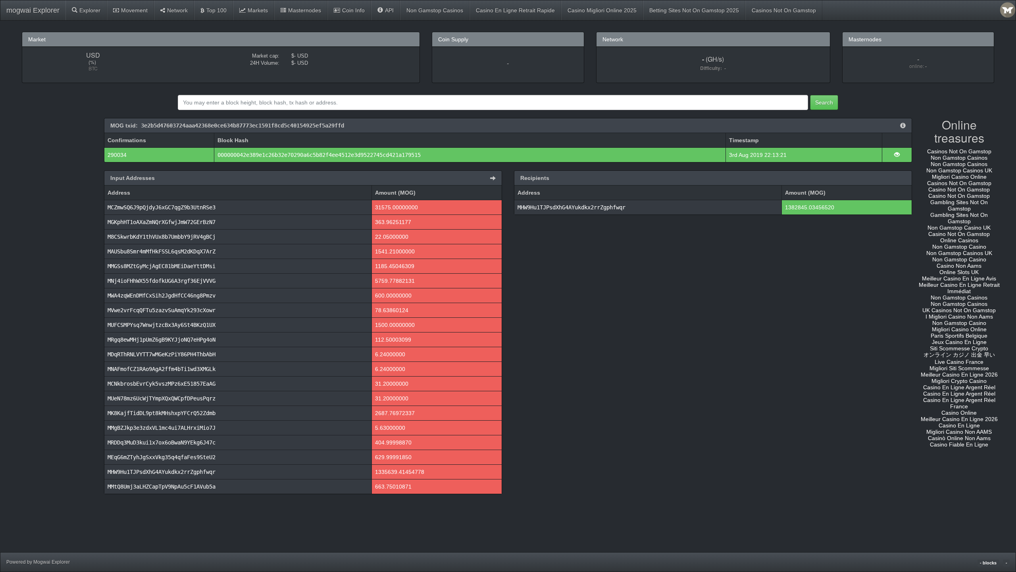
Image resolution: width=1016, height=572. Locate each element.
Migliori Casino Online (959, 177)
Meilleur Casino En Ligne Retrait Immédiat (959, 288)
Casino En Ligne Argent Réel (959, 387)
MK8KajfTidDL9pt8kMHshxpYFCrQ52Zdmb (162, 413)
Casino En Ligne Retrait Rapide (515, 10)
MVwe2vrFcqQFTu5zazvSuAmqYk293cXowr (162, 310)
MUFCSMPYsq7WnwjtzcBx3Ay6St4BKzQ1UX (162, 325)
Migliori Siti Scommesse (959, 368)
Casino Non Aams (959, 266)
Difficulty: (712, 68)
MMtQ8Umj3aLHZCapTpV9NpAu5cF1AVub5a (162, 486)
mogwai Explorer (33, 10)
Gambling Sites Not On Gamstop (959, 205)
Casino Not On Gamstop (959, 189)
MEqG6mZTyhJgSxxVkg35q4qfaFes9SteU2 (162, 457)
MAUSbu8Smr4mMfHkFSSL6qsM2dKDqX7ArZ (162, 251)
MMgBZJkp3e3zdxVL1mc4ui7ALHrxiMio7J (162, 428)
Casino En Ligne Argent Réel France (959, 403)
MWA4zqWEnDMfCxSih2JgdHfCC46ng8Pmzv (162, 295)
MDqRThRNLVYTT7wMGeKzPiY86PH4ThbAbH (162, 354)
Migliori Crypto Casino (959, 381)
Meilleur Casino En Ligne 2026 (959, 374)
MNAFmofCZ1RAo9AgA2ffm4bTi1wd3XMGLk (162, 369)
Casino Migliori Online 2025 (602, 10)
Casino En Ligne (959, 425)
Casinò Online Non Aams (959, 438)
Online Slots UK (959, 272)
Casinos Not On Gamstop (784, 10)
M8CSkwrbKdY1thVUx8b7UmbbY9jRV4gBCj (162, 237)
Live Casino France (959, 362)
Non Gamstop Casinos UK (959, 170)
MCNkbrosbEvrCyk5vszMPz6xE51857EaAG (162, 384)
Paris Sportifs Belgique (959, 335)
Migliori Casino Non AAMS (959, 432)
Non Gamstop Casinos (434, 10)
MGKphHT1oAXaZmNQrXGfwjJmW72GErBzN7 (162, 222)
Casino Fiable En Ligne (959, 444)
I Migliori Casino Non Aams (959, 316)
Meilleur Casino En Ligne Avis (959, 278)
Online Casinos (959, 240)
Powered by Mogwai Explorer (38, 562)
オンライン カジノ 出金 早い (959, 355)
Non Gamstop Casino (959, 246)
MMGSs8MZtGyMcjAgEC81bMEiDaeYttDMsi (162, 266)
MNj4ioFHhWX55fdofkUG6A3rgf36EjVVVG (162, 281)
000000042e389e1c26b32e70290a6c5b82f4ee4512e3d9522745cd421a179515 (319, 155)
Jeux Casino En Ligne (959, 342)
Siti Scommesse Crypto (959, 348)
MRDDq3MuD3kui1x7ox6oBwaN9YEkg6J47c (162, 442)
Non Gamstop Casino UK (959, 227)
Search (824, 102)
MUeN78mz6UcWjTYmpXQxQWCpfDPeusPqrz (162, 398)
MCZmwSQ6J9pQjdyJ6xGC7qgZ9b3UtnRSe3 (162, 207)
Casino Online (959, 413)
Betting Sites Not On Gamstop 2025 (694, 10)
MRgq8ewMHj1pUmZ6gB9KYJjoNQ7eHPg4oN (162, 339)
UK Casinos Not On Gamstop (959, 310)
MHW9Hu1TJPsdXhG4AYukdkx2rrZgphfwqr (162, 472)
